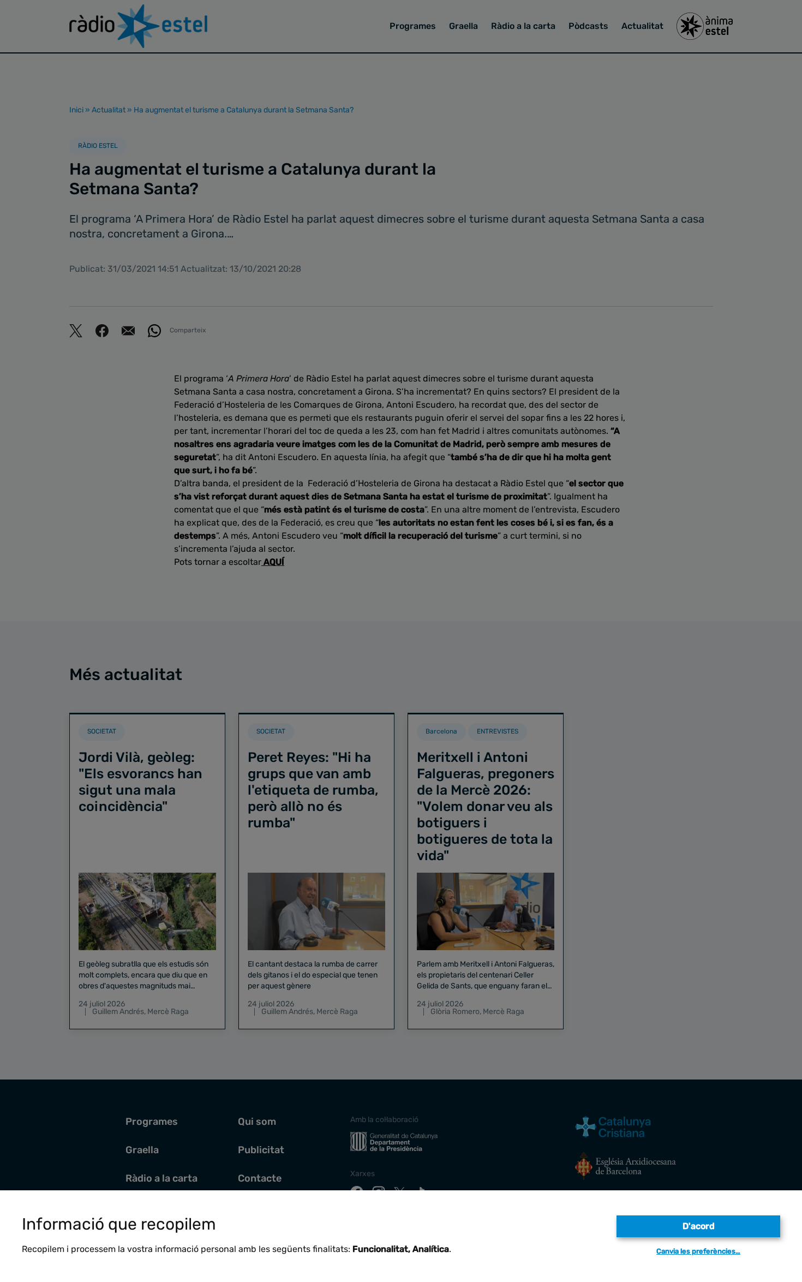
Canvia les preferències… (698, 1251)
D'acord (699, 1226)
